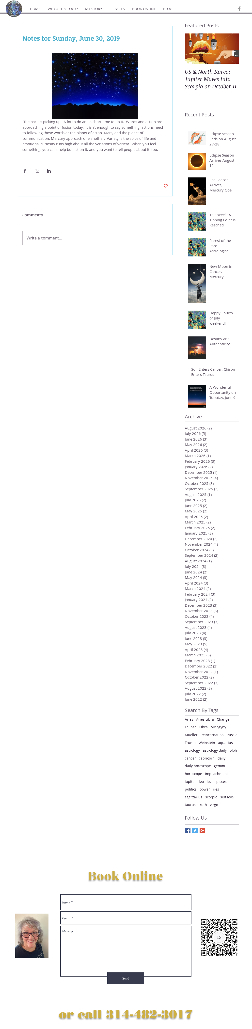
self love (227, 797)
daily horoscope (198, 765)
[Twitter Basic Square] (195, 830)
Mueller (191, 734)
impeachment (216, 773)
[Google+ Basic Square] (202, 830)
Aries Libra (205, 719)
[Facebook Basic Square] (187, 830)
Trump (190, 742)
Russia (232, 734)
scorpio (211, 797)
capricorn (207, 758)
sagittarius (193, 797)
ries (216, 789)
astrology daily (215, 750)
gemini (219, 765)
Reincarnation (212, 734)
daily (221, 758)
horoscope (193, 773)
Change (223, 719)
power (205, 789)
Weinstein (207, 742)
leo (201, 781)
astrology (192, 750)
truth (203, 804)
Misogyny (218, 727)
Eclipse (190, 727)
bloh (233, 750)
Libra (203, 727)
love (210, 781)
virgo (214, 804)
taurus (190, 804)
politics (191, 789)
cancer (190, 758)
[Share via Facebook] (24, 171)
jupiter (190, 781)
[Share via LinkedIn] (49, 171)
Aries (189, 719)
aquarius (225, 742)
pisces (221, 781)
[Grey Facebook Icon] (239, 9)
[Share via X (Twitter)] (36, 171)
